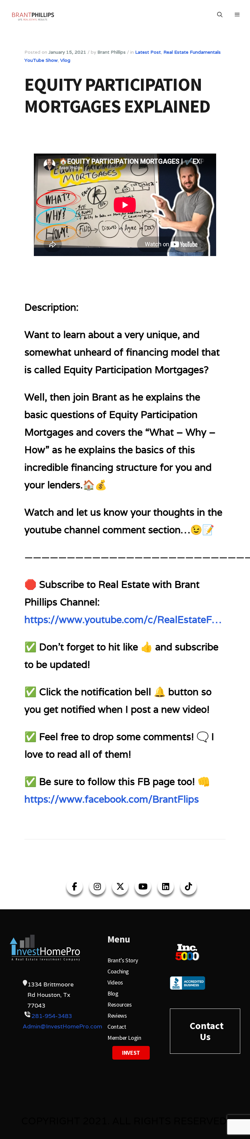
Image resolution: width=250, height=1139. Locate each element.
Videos (115, 982)
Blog (112, 993)
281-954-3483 (52, 1016)
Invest (131, 1052)
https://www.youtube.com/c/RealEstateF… (122, 619)
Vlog (65, 60)
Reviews (117, 1015)
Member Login (124, 1037)
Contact (116, 1026)
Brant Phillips (111, 52)
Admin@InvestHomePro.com (62, 1026)
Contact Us (207, 1031)
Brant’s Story (122, 960)
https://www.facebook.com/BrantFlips (111, 799)
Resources (119, 1004)
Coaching (118, 971)
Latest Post (148, 52)
